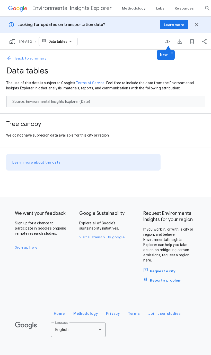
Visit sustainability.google (102, 237)
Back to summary (31, 58)
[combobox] (61, 41)
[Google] (26, 325)
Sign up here (26, 247)
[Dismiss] (171, 53)
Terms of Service (90, 83)
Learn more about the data (36, 162)
